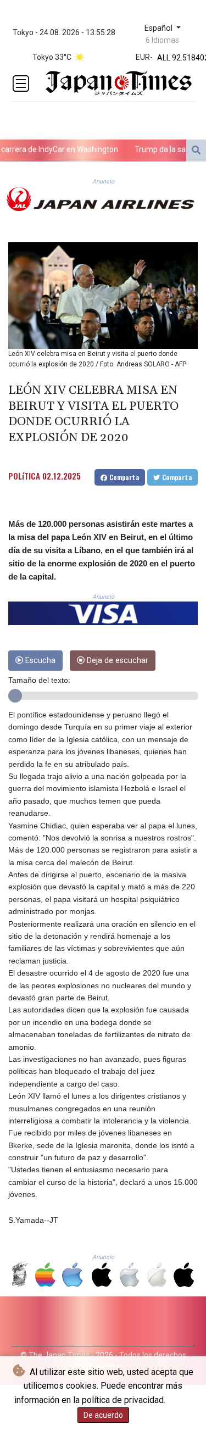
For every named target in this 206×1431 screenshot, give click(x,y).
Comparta (123, 477)
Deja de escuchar (116, 660)
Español (159, 28)
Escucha (39, 660)
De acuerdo (103, 1415)
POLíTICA (24, 476)
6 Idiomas (162, 40)
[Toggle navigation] (20, 83)
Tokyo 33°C (51, 57)
